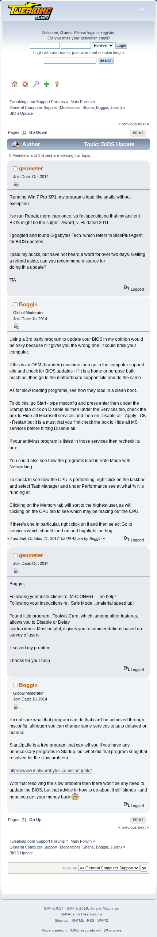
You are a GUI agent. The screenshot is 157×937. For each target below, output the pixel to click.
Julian (115, 107)
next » (143, 124)
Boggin (102, 107)
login (91, 32)
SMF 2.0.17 (54, 908)
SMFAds (67, 914)
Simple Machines (104, 908)
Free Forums (91, 914)
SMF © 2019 (77, 908)
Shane (88, 107)
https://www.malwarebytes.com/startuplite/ (50, 770)
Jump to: (69, 868)
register (107, 32)
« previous (127, 124)
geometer (31, 168)
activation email (94, 38)
